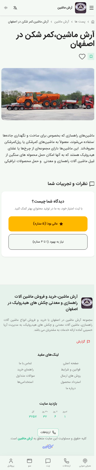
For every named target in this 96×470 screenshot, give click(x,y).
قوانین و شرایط (70, 370)
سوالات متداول (25, 376)
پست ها (80, 22)
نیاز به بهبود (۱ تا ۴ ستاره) (48, 242)
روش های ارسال (71, 376)
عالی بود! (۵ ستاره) (45, 224)
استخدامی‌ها (25, 382)
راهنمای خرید (25, 370)
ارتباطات (45, 432)
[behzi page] (48, 446)
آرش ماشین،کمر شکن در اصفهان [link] (28, 22)
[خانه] (93, 21)
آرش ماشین (61, 22)
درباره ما (71, 388)
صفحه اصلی (71, 363)
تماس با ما (25, 363)
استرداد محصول (71, 382)
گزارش (81, 341)
